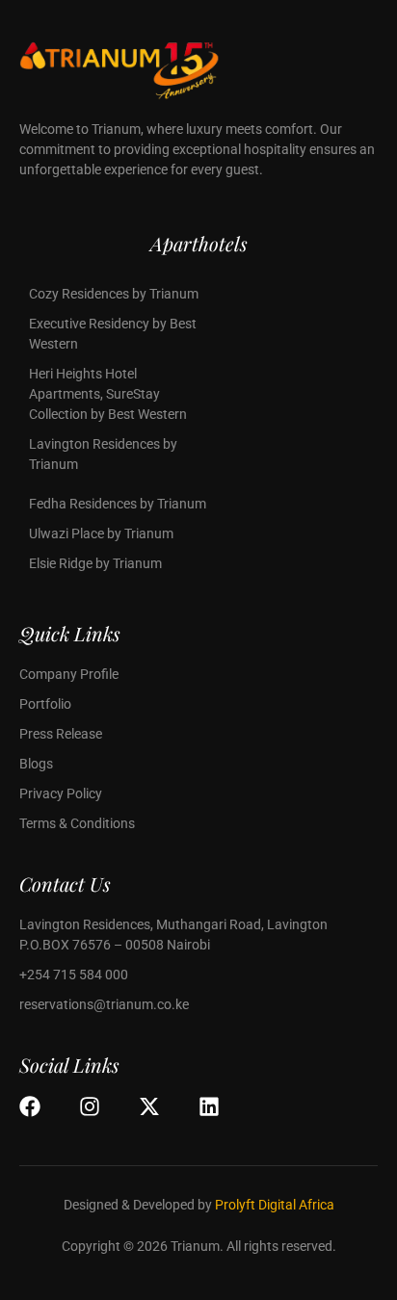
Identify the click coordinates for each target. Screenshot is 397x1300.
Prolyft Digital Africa (274, 1204)
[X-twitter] (149, 1106)
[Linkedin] (209, 1106)
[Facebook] (29, 1106)
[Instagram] (89, 1106)
